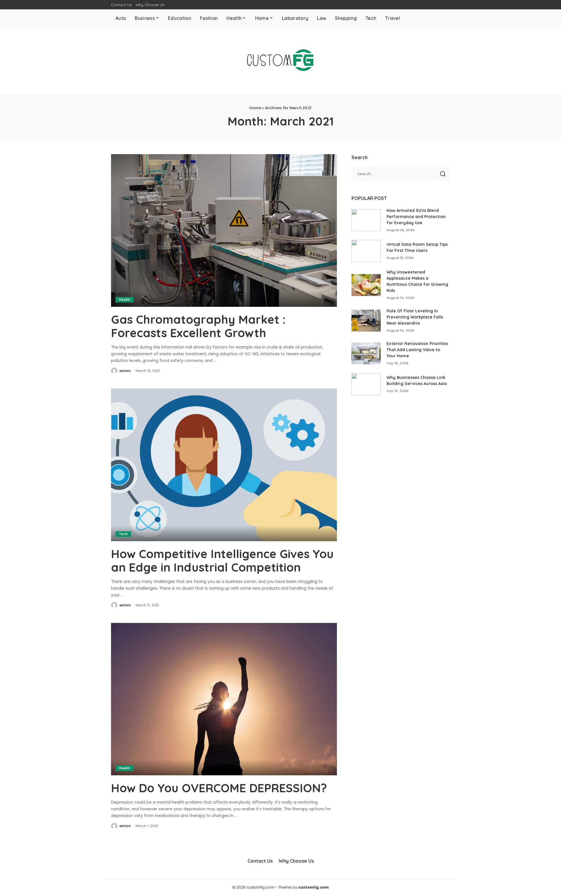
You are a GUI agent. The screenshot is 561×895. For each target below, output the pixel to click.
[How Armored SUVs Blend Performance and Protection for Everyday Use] (366, 220)
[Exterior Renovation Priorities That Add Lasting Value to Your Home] (366, 353)
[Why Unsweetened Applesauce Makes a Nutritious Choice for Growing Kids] (366, 285)
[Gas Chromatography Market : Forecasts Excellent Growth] (224, 230)
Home (255, 108)
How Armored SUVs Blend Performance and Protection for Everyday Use (416, 216)
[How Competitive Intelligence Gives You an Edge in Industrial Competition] (224, 465)
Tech (123, 534)
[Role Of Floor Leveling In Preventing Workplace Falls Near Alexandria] (366, 321)
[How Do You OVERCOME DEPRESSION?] (224, 699)
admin (125, 371)
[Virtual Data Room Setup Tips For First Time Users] (366, 251)
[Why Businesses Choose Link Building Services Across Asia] (366, 384)
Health (124, 299)
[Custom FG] (280, 60)
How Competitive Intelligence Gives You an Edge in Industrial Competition (222, 560)
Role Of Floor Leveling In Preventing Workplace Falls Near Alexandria (415, 317)
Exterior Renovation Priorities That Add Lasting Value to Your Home (417, 349)
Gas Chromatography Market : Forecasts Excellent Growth (198, 326)
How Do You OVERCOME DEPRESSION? (219, 788)
